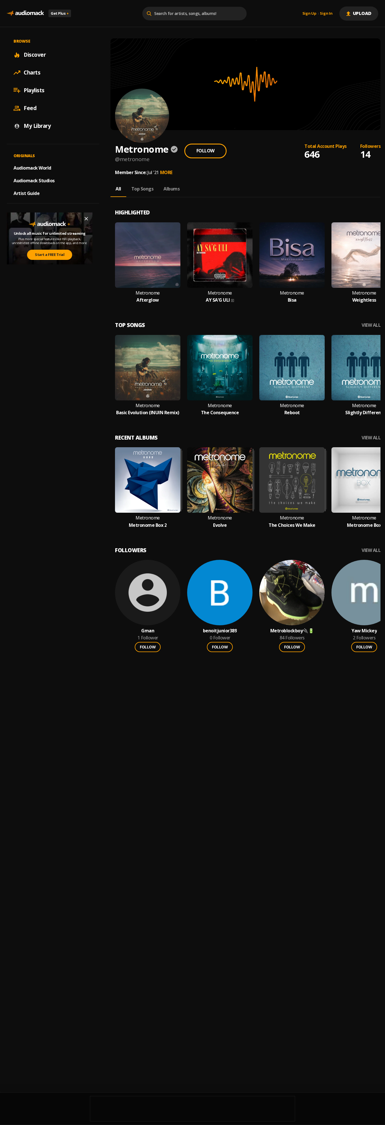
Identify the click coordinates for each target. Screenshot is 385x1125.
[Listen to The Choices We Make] (292, 480)
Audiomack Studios (34, 180)
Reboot (292, 413)
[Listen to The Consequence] (220, 367)
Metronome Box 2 (148, 525)
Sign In (326, 13)
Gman (147, 631)
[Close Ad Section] (86, 219)
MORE (166, 172)
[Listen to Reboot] (292, 367)
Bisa (292, 300)
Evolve (220, 525)
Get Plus (60, 13)
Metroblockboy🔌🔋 (292, 631)
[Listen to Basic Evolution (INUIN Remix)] (147, 367)
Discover (35, 54)
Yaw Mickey (364, 631)
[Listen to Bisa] (292, 255)
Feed (30, 108)
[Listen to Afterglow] (147, 255)
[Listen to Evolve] (220, 480)
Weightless (364, 300)
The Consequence (220, 413)
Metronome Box (364, 525)
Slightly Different (364, 413)
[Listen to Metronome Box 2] (147, 480)
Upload (362, 13)
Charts (32, 72)
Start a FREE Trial (49, 254)
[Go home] (25, 13)
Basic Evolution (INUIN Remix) (147, 413)
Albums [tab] (171, 189)
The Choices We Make (292, 525)
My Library (37, 126)
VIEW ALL (371, 325)
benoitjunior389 (220, 631)
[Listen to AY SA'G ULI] (220, 255)
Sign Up (309, 13)
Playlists (34, 90)
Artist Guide (26, 193)
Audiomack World (32, 168)
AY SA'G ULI (218, 300)
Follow (205, 151)
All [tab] (118, 189)
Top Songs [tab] (142, 189)
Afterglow (147, 300)
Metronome (148, 293)
